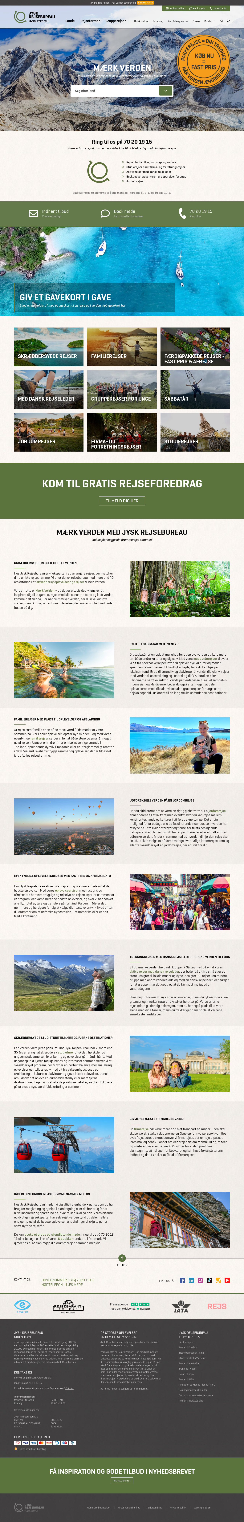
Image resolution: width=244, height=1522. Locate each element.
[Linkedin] (191, 1280)
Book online (141, 21)
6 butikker (65, 1239)
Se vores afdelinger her (26, 1410)
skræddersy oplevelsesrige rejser (60, 582)
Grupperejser (116, 21)
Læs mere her (145, 2)
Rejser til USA (186, 1379)
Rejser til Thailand (188, 1347)
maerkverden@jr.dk (40, 1377)
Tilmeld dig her (122, 501)
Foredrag (157, 21)
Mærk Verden (45, 590)
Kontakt (209, 21)
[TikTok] (209, 1280)
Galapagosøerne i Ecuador (193, 1390)
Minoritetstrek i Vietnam (192, 1358)
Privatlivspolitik (177, 1507)
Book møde (199, 8)
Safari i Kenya (186, 1374)
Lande (70, 21)
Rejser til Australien (189, 1363)
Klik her (69, 1388)
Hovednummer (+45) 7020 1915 (67, 1280)
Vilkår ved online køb (129, 1507)
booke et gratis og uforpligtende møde (52, 1234)
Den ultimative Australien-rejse (196, 1395)
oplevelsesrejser (67, 890)
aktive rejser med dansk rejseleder (154, 971)
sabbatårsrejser (205, 659)
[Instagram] (200, 1280)
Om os (196, 21)
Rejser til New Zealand (191, 1400)
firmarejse (141, 1129)
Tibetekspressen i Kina (191, 1352)
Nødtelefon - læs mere (62, 1284)
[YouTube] (227, 1280)
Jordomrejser (186, 1342)
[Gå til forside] (34, 17)
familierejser (39, 738)
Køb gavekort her (113, 306)
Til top (122, 1265)
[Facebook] (182, 1280)
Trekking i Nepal (187, 1368)
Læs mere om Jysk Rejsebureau (58, 1362)
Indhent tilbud (177, 8)
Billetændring (155, 1507)
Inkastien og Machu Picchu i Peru (197, 1384)
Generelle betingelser (99, 1507)
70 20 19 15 (219, 8)
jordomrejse (217, 811)
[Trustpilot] (218, 1280)
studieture (65, 1052)
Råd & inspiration (178, 21)
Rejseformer (90, 21)
